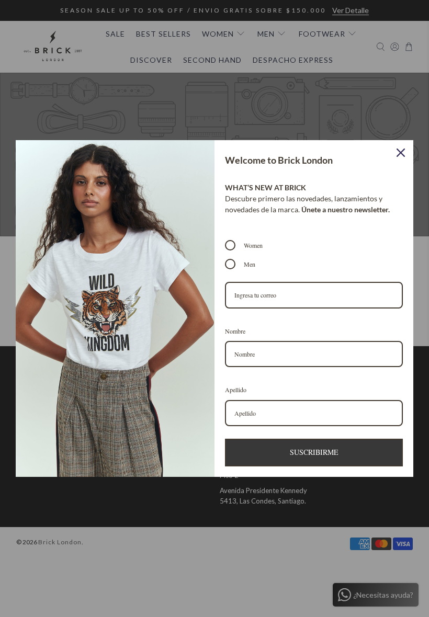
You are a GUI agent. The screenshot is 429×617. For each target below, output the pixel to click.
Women (253, 245)
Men (249, 264)
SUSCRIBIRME (314, 452)
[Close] (400, 152)
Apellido (235, 389)
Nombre (235, 331)
